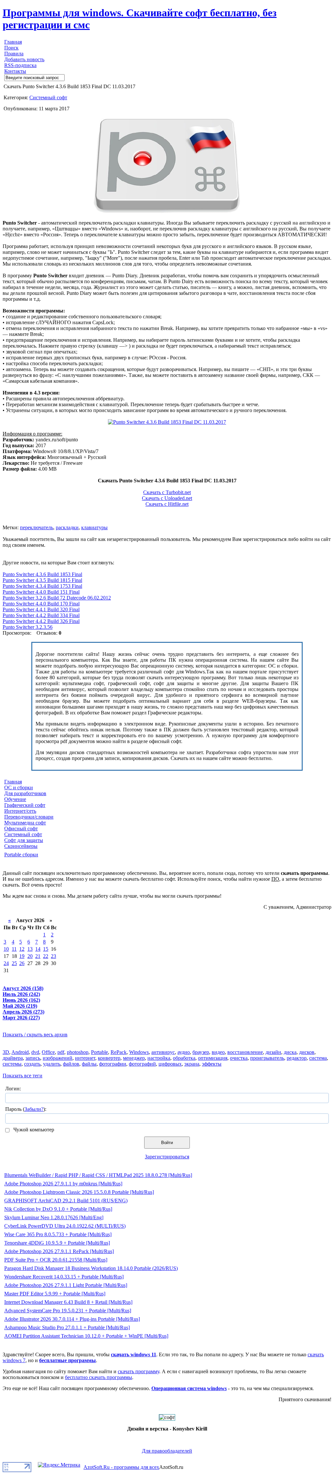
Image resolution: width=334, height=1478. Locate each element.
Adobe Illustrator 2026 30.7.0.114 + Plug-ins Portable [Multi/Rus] (72, 1319)
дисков (306, 1052)
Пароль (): (25, 1109)
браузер (200, 1052)
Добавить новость (24, 59)
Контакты (15, 71)
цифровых (170, 1064)
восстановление (245, 1052)
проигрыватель (267, 1058)
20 (30, 956)
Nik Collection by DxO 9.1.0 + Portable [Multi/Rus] (58, 1209)
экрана (191, 1064)
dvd (35, 1052)
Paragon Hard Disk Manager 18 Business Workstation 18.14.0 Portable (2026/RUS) (91, 1268)
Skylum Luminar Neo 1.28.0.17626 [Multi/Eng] (53, 1217)
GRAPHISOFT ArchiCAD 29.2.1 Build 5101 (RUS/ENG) (66, 1200)
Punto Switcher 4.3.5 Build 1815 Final (42, 580)
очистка (239, 1058)
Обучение (15, 799)
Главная (13, 42)
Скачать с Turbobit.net (167, 492)
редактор (297, 1058)
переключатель (36, 527)
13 (30, 949)
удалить (51, 1064)
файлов (71, 1064)
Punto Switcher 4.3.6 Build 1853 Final (42, 574)
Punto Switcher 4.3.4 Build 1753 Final (42, 586)
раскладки (67, 527)
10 (6, 949)
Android (20, 1052)
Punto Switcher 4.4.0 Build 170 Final (41, 603)
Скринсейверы (21, 846)
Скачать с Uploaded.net (167, 498)
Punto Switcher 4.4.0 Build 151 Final (41, 592)
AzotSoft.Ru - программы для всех (121, 1467)
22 (45, 956)
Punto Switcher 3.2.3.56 (28, 627)
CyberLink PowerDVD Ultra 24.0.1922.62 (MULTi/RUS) (65, 1226)
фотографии (112, 1064)
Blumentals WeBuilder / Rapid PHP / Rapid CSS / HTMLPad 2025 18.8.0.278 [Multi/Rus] (98, 1175)
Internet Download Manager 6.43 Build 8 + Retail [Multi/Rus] (68, 1302)
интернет (85, 1058)
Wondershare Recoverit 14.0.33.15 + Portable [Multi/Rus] (64, 1276)
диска (290, 1052)
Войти (167, 1142)
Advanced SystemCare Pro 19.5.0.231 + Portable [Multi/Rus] (67, 1310)
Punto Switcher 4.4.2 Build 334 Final (41, 615)
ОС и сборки (18, 787)
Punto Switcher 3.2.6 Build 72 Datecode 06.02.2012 (57, 598)
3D (6, 1052)
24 (6, 963)
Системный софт (48, 97)
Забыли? (33, 1109)
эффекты (211, 1064)
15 (45, 949)
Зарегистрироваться (167, 1156)
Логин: (13, 1088)
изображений (57, 1058)
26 (21, 963)
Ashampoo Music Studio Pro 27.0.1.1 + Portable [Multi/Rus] (67, 1327)
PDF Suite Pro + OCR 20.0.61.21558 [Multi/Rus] (55, 1260)
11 (14, 949)
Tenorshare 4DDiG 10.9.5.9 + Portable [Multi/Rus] (57, 1243)
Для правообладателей (167, 1451)
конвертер (109, 1058)
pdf (60, 1052)
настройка (158, 1058)
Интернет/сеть (20, 811)
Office (48, 1052)
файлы (89, 1064)
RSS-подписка (20, 65)
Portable (99, 1052)
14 (37, 949)
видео (218, 1052)
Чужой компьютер (33, 1129)
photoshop (77, 1052)
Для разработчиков (25, 793)
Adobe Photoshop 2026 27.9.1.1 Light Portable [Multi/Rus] (65, 1285)
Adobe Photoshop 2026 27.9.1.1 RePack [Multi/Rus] (59, 1251)
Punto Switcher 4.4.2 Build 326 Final (41, 621)
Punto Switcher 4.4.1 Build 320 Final (41, 609)
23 (53, 956)
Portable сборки (21, 854)
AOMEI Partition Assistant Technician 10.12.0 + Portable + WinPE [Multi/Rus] (86, 1336)
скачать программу (138, 1371)
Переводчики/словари (28, 817)
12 (21, 949)
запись (32, 1058)
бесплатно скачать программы (98, 1377)
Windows (139, 1052)
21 (37, 956)
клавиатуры (94, 527)
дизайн (273, 1052)
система (318, 1058)
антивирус (163, 1052)
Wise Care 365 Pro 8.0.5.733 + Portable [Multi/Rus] (58, 1234)
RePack (119, 1052)
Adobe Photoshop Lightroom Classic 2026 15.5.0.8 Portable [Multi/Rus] (79, 1192)
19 (21, 956)
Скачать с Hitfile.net (167, 504)
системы (12, 1064)
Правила (13, 53)
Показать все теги (22, 1075)
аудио (183, 1052)
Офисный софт (21, 828)
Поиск (11, 47)
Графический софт (24, 805)
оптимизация (212, 1058)
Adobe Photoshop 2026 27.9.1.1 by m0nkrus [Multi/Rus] (63, 1183)
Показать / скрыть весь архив (35, 1034)
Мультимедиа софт (25, 822)
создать (32, 1064)
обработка (184, 1058)
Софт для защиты (23, 840)
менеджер (134, 1058)
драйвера (13, 1058)
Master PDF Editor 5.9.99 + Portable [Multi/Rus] (54, 1293)
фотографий (142, 1064)
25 (14, 963)
